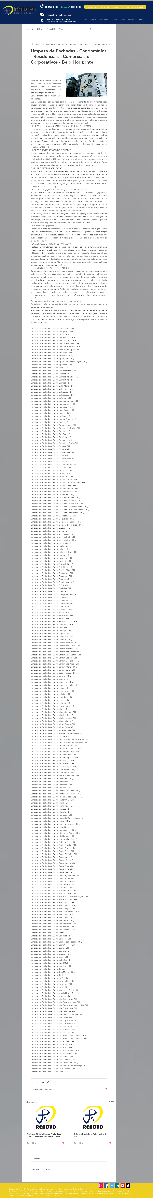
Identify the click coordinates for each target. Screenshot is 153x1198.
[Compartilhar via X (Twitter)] (37, 1082)
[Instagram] (101, 1185)
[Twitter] (112, 1185)
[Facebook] (106, 1185)
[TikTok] (128, 1185)
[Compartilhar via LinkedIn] (43, 1082)
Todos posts (28, 29)
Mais (61, 29)
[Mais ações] (106, 44)
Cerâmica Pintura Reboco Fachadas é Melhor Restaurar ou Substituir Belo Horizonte (44, 1135)
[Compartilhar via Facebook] (32, 1082)
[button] (90, 29)
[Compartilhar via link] (48, 1082)
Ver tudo (111, 1102)
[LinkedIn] (117, 1185)
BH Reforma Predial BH (46, 29)
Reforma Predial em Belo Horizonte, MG (91, 1135)
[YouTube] (123, 1185)
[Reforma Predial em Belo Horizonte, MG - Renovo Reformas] (92, 1118)
